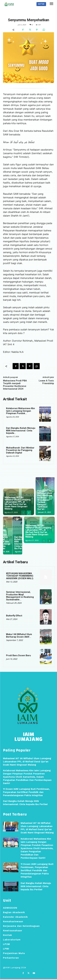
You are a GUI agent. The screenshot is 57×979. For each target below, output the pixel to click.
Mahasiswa (33, 14)
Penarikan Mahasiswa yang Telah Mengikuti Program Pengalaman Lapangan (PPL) (43, 501)
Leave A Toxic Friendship (46, 382)
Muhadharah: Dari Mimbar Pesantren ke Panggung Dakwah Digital (20, 450)
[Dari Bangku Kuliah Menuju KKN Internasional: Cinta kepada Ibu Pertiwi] (45, 433)
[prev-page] (23, 513)
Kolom (21, 14)
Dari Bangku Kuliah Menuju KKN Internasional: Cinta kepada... (20, 430)
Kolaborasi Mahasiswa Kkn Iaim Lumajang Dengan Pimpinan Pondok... (20, 411)
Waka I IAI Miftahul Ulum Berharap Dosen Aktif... (19, 635)
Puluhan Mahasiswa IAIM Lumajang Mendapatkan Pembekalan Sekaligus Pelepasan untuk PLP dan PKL (12, 538)
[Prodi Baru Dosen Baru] (46, 656)
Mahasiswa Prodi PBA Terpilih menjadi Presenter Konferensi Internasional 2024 (15, 384)
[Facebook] (23, 30)
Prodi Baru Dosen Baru (18, 655)
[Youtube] (34, 973)
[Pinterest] (37, 30)
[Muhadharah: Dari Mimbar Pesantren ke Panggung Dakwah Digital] (45, 453)
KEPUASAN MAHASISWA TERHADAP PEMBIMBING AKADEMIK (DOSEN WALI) (19, 576)
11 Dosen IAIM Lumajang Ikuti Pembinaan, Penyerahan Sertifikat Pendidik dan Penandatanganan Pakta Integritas (37, 870)
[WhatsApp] (44, 30)
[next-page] (29, 513)
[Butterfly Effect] (46, 616)
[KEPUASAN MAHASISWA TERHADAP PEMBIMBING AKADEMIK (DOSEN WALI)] (46, 577)
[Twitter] (30, 30)
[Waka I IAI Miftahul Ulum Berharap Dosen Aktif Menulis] (46, 636)
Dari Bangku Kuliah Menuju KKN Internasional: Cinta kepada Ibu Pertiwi (36, 886)
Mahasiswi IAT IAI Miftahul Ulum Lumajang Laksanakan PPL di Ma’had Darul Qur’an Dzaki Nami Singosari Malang (18, 503)
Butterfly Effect (14, 615)
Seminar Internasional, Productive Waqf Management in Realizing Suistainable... (20, 596)
